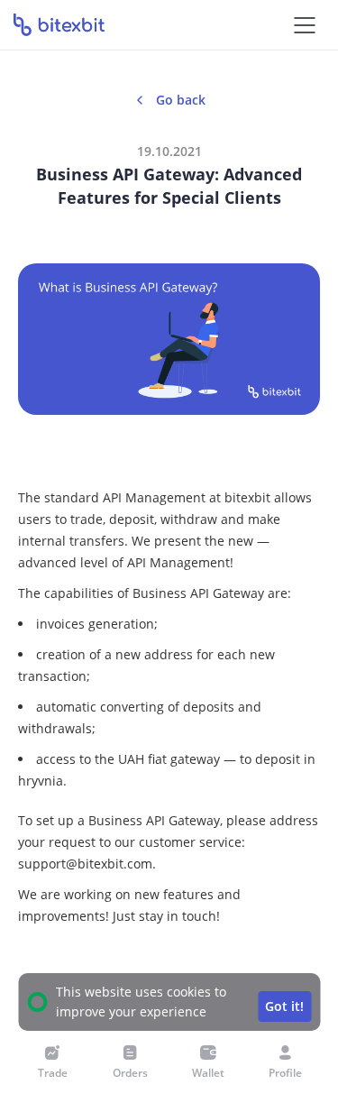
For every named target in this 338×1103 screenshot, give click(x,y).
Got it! (284, 1006)
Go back (181, 99)
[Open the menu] (304, 25)
